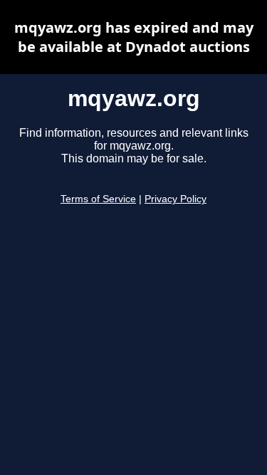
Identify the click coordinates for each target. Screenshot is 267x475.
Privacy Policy (175, 199)
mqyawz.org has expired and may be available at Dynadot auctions (133, 37)
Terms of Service (98, 199)
